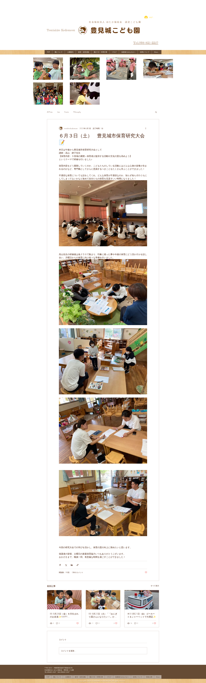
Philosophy (77, 112)
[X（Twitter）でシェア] (66, 565)
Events (66, 112)
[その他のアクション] (145, 128)
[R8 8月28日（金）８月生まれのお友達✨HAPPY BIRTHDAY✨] (64, 599)
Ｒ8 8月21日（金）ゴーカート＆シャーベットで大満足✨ (141, 615)
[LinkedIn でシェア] (72, 565)
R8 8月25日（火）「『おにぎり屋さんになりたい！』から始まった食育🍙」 (103, 615)
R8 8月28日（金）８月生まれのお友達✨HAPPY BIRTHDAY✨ (64, 615)
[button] (156, 112)
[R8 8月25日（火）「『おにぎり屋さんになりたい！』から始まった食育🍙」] (103, 599)
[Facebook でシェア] (60, 565)
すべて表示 (155, 586)
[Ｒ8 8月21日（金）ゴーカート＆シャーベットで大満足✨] (141, 599)
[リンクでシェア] (77, 565)
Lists (58, 112)
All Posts (49, 112)
